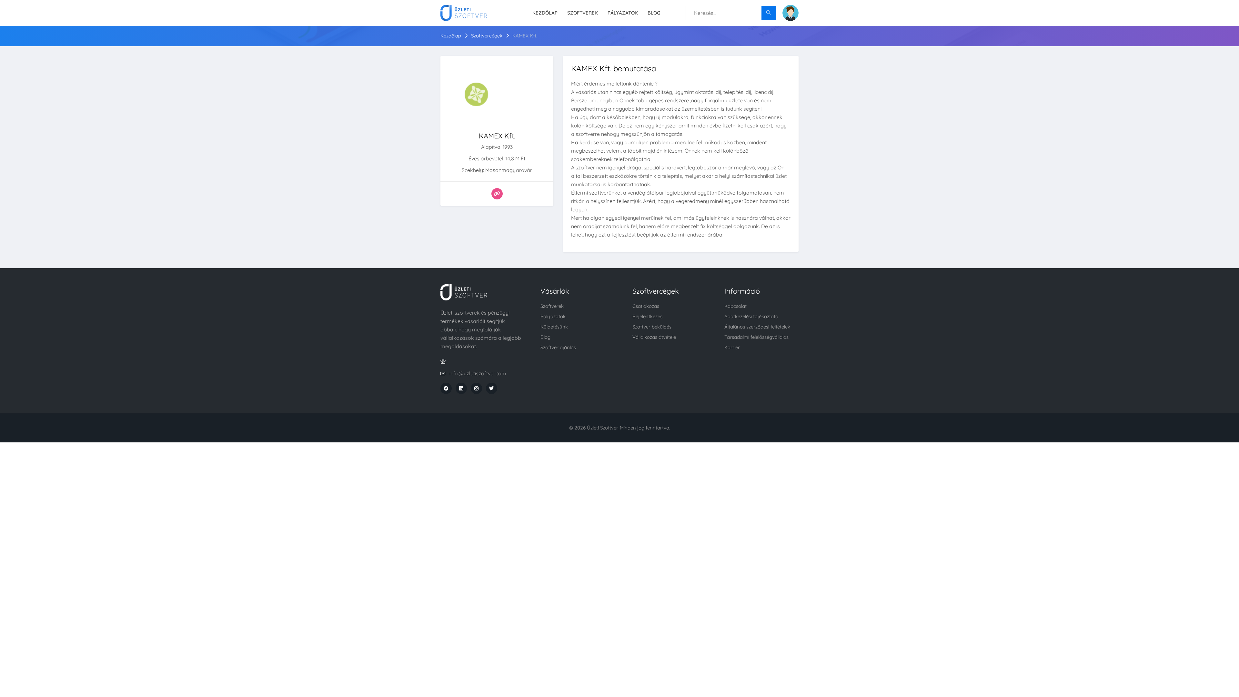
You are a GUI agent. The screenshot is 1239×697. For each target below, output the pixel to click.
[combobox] (731, 13)
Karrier (732, 347)
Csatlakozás (645, 306)
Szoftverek (582, 13)
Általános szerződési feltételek (757, 327)
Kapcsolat (735, 306)
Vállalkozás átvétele (654, 337)
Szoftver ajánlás (558, 347)
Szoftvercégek (486, 36)
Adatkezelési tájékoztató (751, 316)
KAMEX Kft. (524, 36)
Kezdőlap (545, 13)
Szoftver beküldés (651, 327)
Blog (654, 13)
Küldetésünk (554, 327)
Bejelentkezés (647, 316)
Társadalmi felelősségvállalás (756, 337)
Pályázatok (623, 13)
